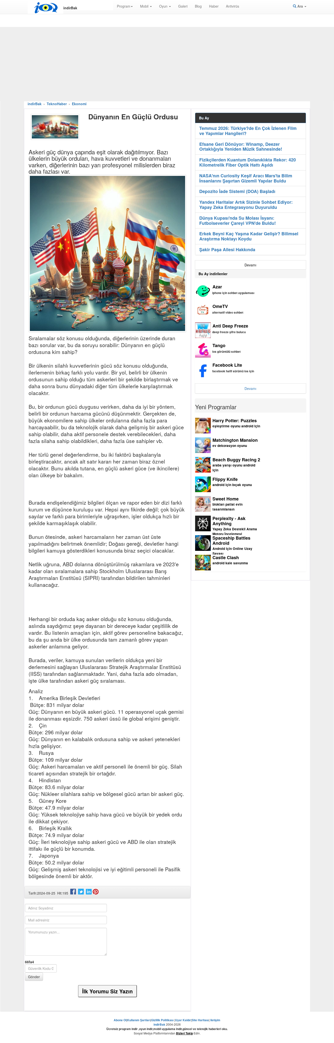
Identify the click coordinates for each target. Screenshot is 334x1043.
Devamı (250, 264)
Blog (198, 6)
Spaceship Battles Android (231, 540)
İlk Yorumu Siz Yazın (107, 991)
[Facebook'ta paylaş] (73, 893)
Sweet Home (225, 499)
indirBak (35, 103)
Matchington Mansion (235, 440)
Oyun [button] (163, 6)
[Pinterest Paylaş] (96, 893)
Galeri (183, 6)
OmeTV (220, 306)
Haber (214, 6)
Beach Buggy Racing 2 (236, 459)
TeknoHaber (57, 103)
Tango (218, 345)
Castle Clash (225, 557)
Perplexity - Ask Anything (228, 521)
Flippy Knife (225, 479)
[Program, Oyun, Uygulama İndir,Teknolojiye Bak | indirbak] (45, 8)
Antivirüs (232, 6)
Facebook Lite (227, 365)
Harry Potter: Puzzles (234, 420)
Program (123, 6)
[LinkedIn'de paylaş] (89, 893)
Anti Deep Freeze (230, 326)
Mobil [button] (144, 6)
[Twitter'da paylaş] (81, 893)
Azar (217, 286)
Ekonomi (79, 103)
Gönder (34, 976)
